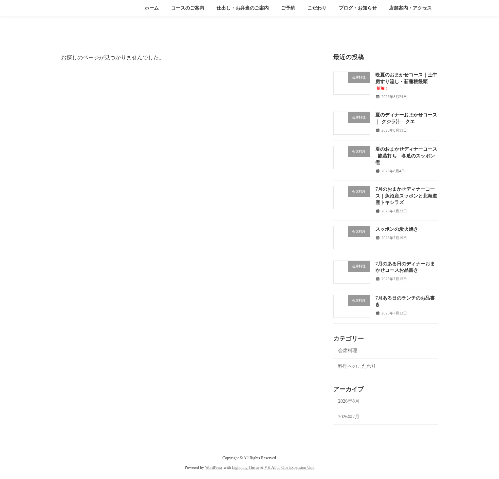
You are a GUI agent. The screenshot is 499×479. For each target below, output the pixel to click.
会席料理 (347, 350)
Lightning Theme (245, 467)
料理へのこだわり (357, 366)
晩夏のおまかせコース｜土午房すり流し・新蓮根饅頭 (406, 81)
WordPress (214, 467)
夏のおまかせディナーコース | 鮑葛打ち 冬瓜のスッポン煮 (406, 156)
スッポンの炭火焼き (396, 229)
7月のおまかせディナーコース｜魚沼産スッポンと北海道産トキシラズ (406, 196)
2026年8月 (348, 401)
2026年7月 (348, 416)
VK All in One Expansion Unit (289, 467)
